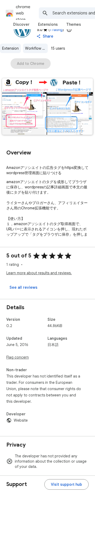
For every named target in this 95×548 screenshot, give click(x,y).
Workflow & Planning (36, 48)
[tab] (21, 24)
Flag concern (17, 357)
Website (21, 420)
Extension (10, 48)
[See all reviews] (23, 287)
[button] (47, 107)
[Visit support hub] (66, 484)
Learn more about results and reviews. (39, 273)
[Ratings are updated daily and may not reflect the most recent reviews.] (69, 29)
